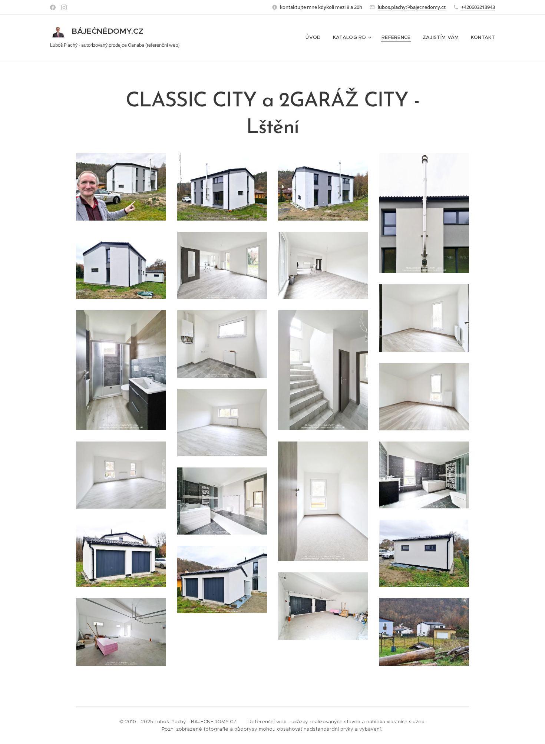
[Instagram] (64, 7)
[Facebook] (52, 7)
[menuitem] (315, 37)
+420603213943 (478, 7)
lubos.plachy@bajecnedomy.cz (412, 7)
